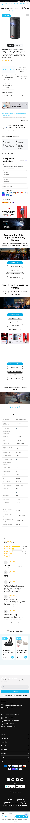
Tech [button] (2, 761)
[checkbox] (3, 128)
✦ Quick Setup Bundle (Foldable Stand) (21, 69)
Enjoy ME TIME (15, 270)
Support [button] (3, 753)
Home (3, 11)
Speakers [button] (4, 750)
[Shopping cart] (25, 8)
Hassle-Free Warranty (9, 723)
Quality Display (15, 367)
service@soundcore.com (10, 707)
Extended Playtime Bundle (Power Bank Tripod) (8, 77)
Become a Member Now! (19, 154)
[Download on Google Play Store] (10, 786)
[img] (4, 193)
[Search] (22, 8)
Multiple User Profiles (15, 318)
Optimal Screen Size (15, 329)
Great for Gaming (15, 378)
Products (10, 45)
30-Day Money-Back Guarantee (11, 720)
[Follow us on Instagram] (8, 779)
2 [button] (11, 622)
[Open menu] (28, 8)
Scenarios (19, 45)
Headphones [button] (5, 742)
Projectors (13, 11)
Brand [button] (3, 734)
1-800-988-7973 (9, 704)
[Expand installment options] (27, 95)
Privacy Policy (23, 695)
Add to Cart (8, 816)
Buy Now (21, 816)
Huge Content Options (15, 322)
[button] (15, 96)
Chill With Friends (15, 263)
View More (23, 120)
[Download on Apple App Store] (20, 786)
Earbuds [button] (3, 746)
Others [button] (3, 757)
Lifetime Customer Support (10, 726)
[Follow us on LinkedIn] (21, 779)
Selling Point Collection (15, 364)
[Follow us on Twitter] (17, 779)
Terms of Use (15, 695)
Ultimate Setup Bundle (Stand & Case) (8, 85)
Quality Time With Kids (15, 266)
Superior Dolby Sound (15, 375)
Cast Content (15, 325)
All (7, 11)
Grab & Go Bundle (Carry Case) (21, 77)
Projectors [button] (4, 738)
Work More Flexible (15, 277)
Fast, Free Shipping (8, 717)
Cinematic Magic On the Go (15, 274)
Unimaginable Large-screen (15, 371)
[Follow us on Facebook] (12, 779)
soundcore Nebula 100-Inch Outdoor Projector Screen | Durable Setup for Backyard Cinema (17, 126)
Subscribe (15, 691)
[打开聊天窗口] (27, 815)
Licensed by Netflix (15, 314)
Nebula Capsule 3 (8, 69)
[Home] (9, 8)
